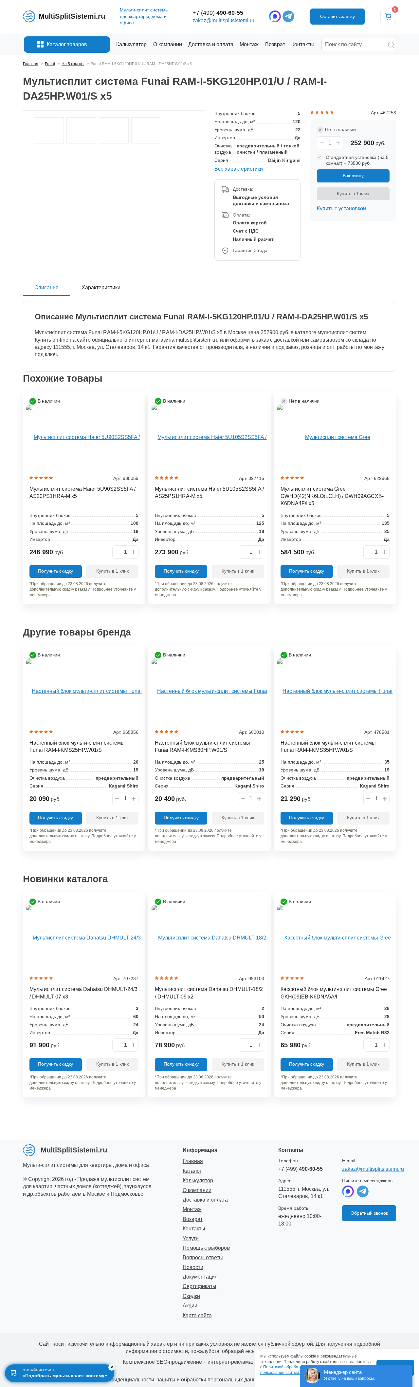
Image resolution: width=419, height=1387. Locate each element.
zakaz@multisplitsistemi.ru (223, 20)
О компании (197, 1190)
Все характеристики (238, 169)
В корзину (353, 175)
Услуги (191, 1238)
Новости (193, 1267)
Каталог (192, 1171)
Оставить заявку (337, 16)
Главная (193, 1161)
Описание (46, 287)
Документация (200, 1277)
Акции (190, 1305)
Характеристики (101, 287)
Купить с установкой (341, 208)
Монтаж (192, 1209)
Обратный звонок (369, 1213)
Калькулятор (198, 1180)
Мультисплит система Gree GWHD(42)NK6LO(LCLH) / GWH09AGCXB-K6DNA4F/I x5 (332, 496)
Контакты (194, 1228)
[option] (49, 130)
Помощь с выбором (206, 1248)
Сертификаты (199, 1286)
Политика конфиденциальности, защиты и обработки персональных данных (170, 1379)
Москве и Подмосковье (115, 1194)
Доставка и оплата (205, 1200)
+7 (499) (217, 13)
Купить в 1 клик (353, 193)
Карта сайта (197, 1315)
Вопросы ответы (203, 1257)
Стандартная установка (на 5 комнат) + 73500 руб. (357, 160)
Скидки (191, 1296)
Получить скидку (55, 571)
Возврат (193, 1219)
